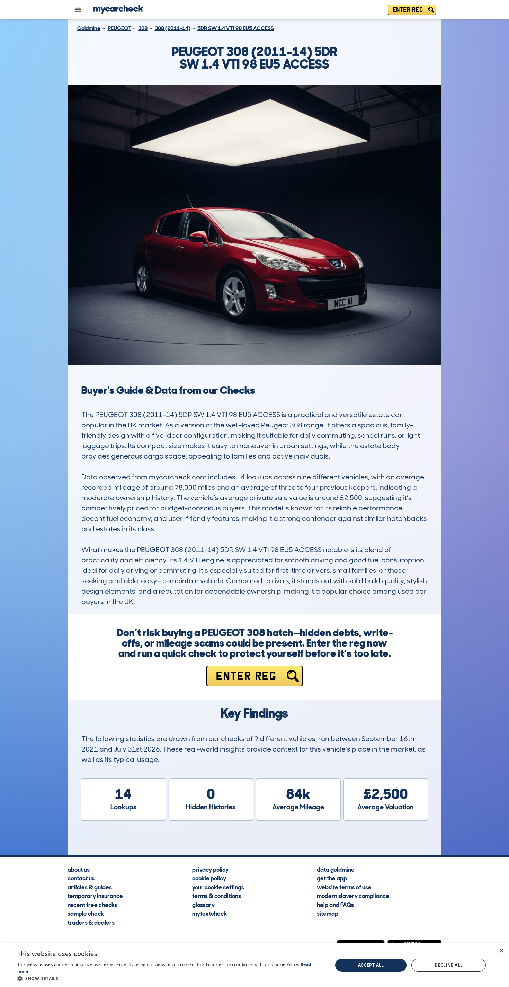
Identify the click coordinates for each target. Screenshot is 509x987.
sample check (86, 913)
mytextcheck (209, 913)
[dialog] (254, 965)
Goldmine (88, 28)
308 (143, 28)
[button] (170, 978)
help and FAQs (335, 904)
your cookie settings (218, 886)
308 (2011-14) (172, 28)
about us (79, 869)
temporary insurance (95, 895)
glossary (203, 904)
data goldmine (336, 869)
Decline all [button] (449, 965)
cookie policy (209, 877)
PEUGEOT (119, 28)
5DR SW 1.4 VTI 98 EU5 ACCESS (235, 28)
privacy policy (210, 869)
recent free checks (92, 904)
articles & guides (90, 886)
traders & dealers (91, 922)
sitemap (327, 913)
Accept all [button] (371, 965)
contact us (81, 877)
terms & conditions (216, 895)
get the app (332, 877)
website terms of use (344, 886)
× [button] (501, 950)
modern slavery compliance (353, 895)
